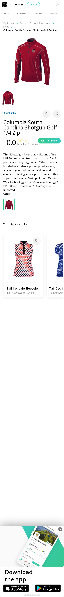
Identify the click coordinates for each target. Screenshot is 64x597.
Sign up (33, 4)
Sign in (19, 4)
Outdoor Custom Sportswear (35, 23)
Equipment (9, 23)
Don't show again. (32, 594)
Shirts (6, 26)
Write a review (49, 140)
